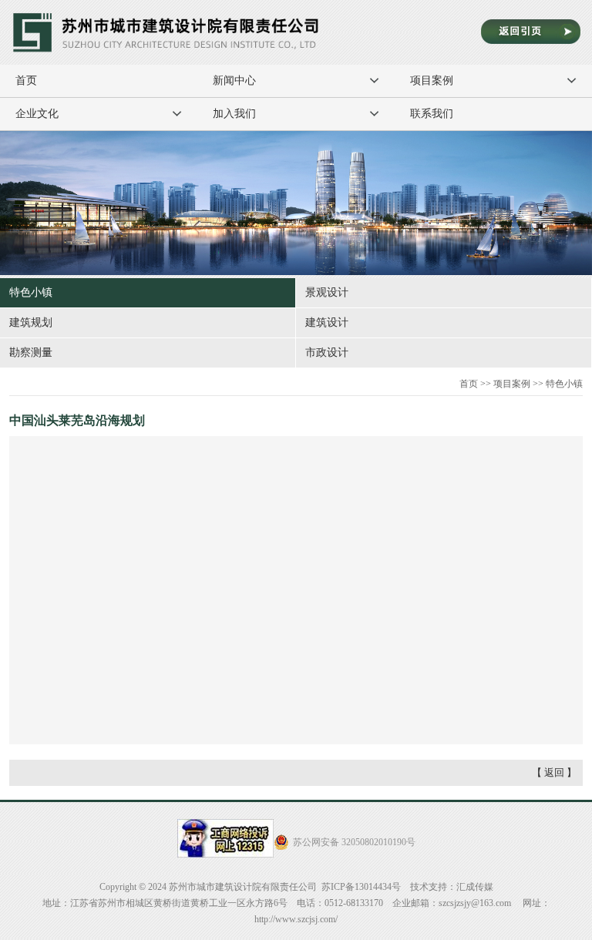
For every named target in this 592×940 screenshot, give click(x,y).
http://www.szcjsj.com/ (296, 919)
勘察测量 (30, 352)
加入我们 (234, 113)
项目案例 (431, 80)
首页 (26, 80)
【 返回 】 (554, 772)
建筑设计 (326, 322)
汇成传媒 (474, 886)
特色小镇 (30, 292)
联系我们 (431, 113)
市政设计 (326, 352)
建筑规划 (30, 322)
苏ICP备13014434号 (361, 886)
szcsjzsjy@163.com (475, 903)
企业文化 (37, 113)
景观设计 (326, 292)
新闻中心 (234, 80)
